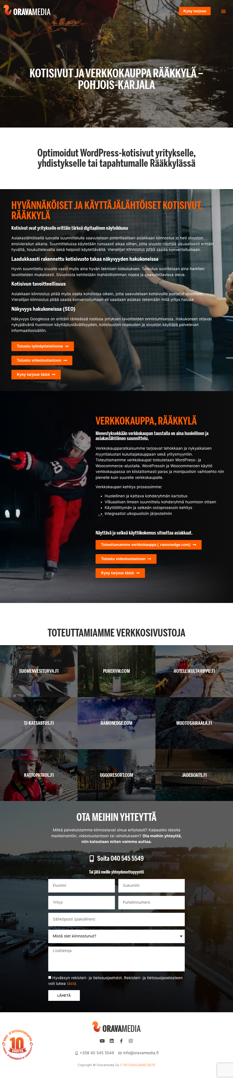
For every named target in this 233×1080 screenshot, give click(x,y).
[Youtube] (102, 1041)
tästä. (72, 983)
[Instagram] (131, 1041)
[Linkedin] (111, 1041)
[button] (223, 11)
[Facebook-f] (121, 1041)
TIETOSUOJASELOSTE (138, 1065)
